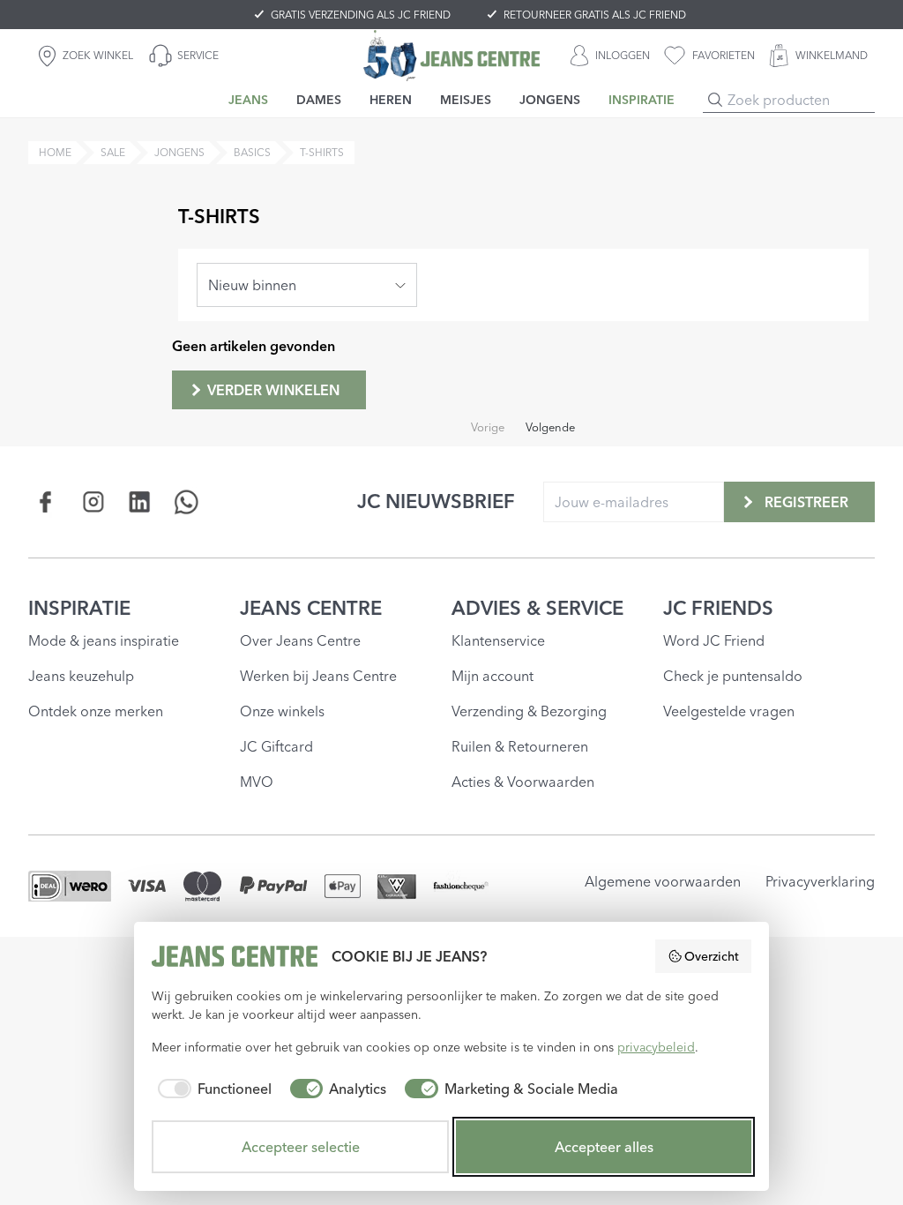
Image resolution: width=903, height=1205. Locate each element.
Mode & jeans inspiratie (103, 640)
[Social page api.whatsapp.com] (186, 501)
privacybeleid (656, 1047)
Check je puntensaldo (732, 676)
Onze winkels (282, 711)
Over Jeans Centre (300, 640)
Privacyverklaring (820, 881)
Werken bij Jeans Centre (318, 676)
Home (55, 152)
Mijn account (493, 676)
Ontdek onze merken (95, 711)
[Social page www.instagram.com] (93, 501)
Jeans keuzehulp (81, 676)
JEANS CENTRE (311, 607)
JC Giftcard (276, 746)
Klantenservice (498, 640)
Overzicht (711, 956)
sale (113, 152)
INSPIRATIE (79, 607)
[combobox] (307, 285)
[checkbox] (212, 1088)
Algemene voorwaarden (663, 881)
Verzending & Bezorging (529, 711)
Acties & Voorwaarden (523, 781)
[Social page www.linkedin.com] (140, 501)
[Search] (715, 99)
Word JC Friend (714, 640)
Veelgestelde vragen (729, 711)
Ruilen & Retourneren (520, 746)
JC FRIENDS (718, 607)
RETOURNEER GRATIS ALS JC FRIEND (595, 14)
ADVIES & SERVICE (537, 607)
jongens (179, 152)
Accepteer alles (604, 1147)
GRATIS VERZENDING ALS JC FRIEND (361, 14)
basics (252, 152)
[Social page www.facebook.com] (46, 501)
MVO (256, 781)
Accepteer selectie (301, 1147)
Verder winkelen (273, 390)
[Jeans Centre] (451, 55)
